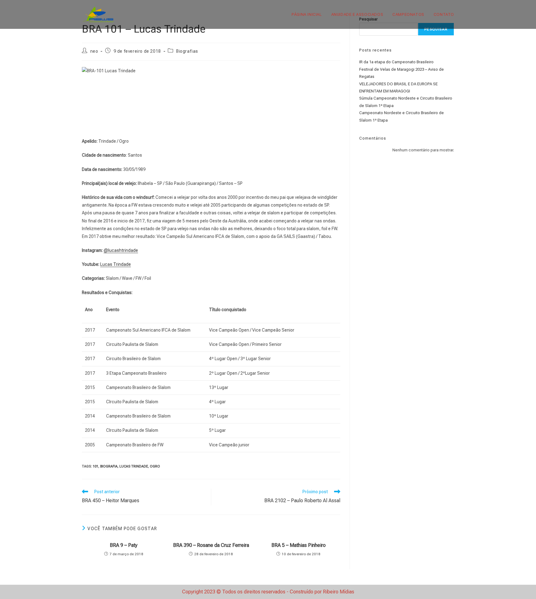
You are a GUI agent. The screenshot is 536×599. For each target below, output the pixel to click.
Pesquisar (436, 29)
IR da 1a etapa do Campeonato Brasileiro (396, 62)
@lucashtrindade (121, 250)
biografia (109, 466)
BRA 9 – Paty (123, 545)
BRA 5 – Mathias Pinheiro (298, 545)
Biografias (187, 51)
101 (95, 466)
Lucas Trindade (115, 264)
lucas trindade (133, 466)
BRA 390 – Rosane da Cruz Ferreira (211, 545)
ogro (155, 466)
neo (94, 51)
